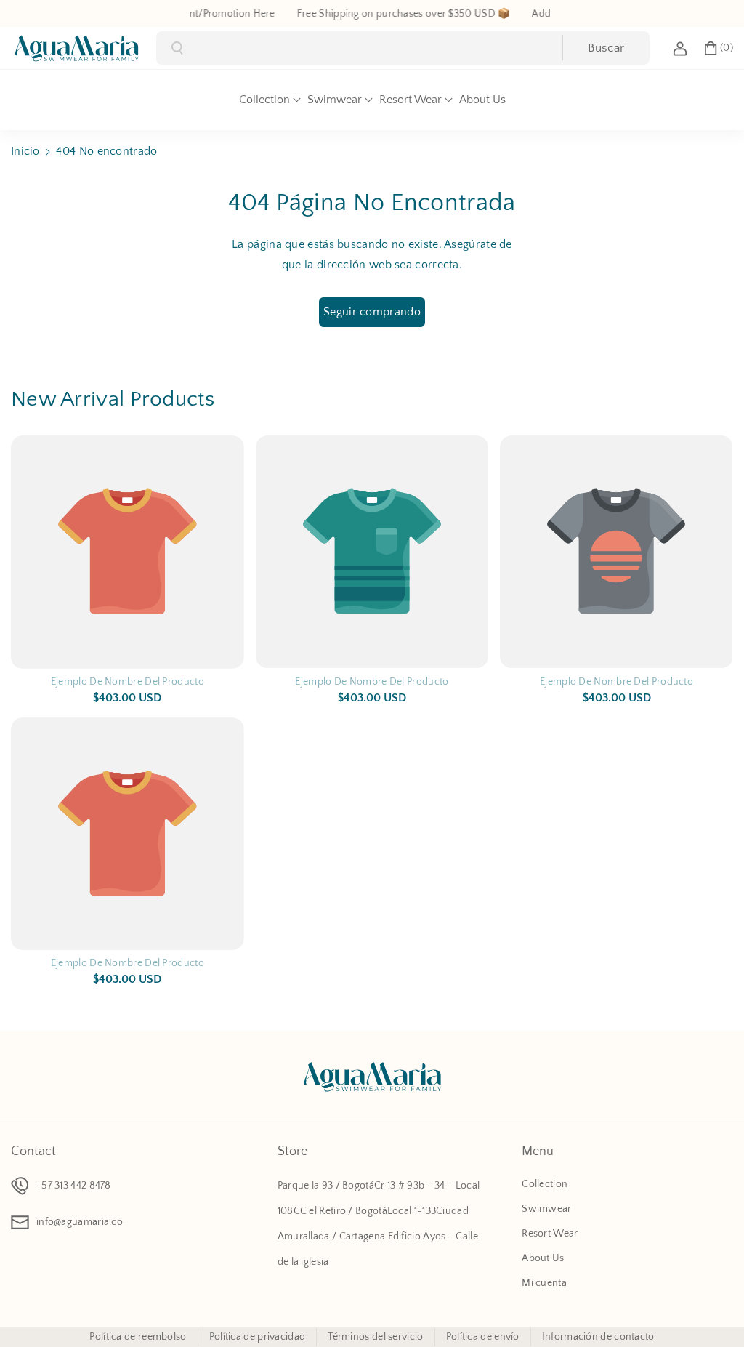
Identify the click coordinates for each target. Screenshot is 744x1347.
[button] (718, 48)
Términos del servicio (375, 1337)
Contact (33, 1151)
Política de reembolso (137, 1337)
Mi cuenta (544, 1283)
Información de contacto (598, 1337)
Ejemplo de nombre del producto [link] (127, 682)
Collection (544, 1184)
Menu (538, 1151)
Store (292, 1151)
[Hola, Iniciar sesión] (680, 48)
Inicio (25, 151)
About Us (543, 1258)
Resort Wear (550, 1233)
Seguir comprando (372, 311)
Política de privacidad (257, 1337)
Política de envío (482, 1337)
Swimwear (546, 1209)
